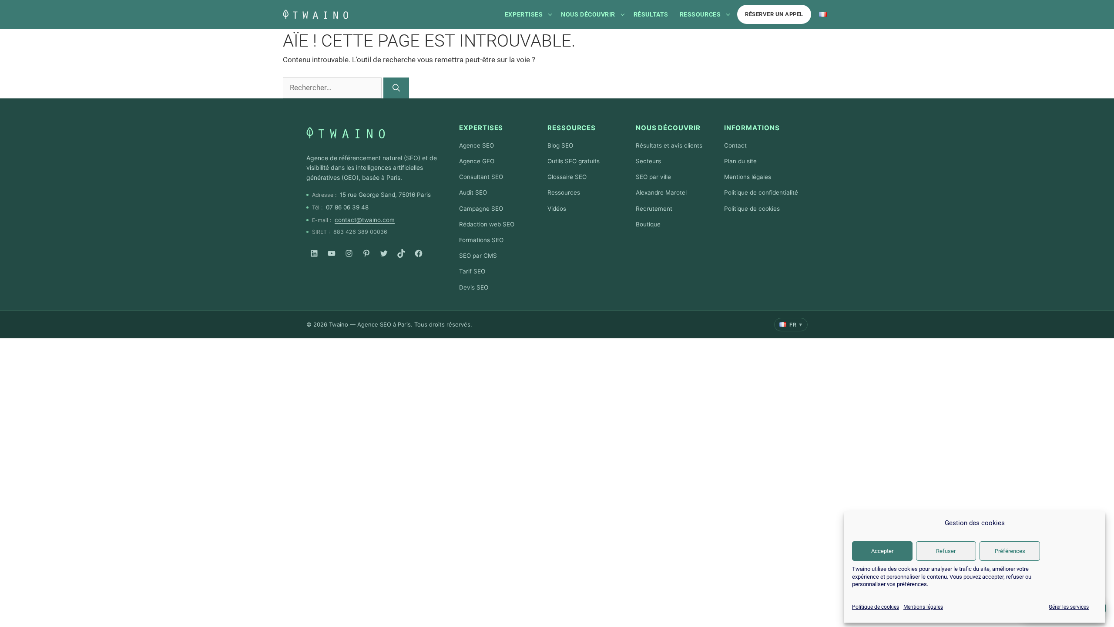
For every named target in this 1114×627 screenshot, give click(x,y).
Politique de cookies (875, 607)
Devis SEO (473, 287)
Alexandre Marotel (661, 192)
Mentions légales (923, 607)
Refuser (946, 551)
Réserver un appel (774, 14)
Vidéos (556, 208)
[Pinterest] (366, 253)
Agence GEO (476, 161)
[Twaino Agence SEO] (345, 133)
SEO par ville (653, 176)
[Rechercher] (396, 88)
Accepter (882, 551)
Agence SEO (476, 145)
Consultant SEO (481, 176)
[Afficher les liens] (550, 14)
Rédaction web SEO (486, 224)
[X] (384, 253)
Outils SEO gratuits (573, 161)
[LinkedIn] (314, 253)
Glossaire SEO (567, 176)
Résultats (651, 14)
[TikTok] (401, 253)
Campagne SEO (481, 208)
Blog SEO (560, 145)
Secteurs (648, 161)
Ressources (700, 14)
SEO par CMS (478, 255)
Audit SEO (473, 192)
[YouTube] (331, 253)
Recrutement (654, 208)
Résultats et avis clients (669, 145)
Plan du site (740, 161)
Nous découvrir (588, 14)
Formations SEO (481, 239)
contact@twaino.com (365, 219)
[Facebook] (418, 253)
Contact (735, 145)
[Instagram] (349, 253)
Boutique (648, 224)
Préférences (1010, 551)
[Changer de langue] (823, 14)
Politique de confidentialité (761, 192)
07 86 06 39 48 (347, 207)
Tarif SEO (472, 271)
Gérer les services (1069, 607)
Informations (752, 128)
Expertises (524, 14)
